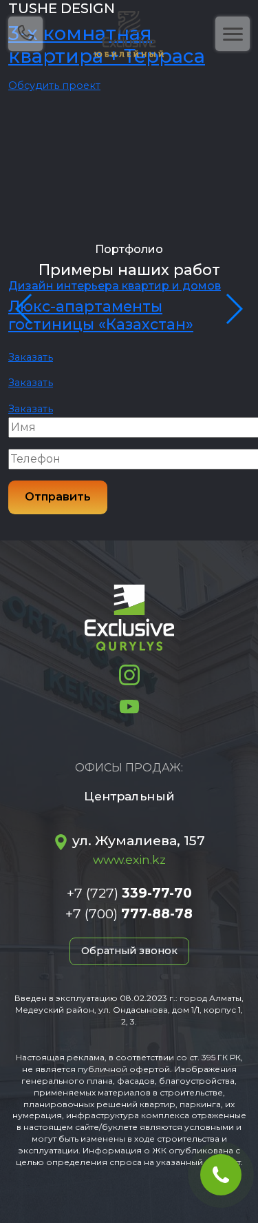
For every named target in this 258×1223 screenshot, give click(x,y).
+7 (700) (129, 913)
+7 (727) (129, 893)
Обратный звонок (129, 950)
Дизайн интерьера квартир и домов (114, 285)
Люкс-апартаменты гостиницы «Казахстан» (100, 315)
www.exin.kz (129, 859)
